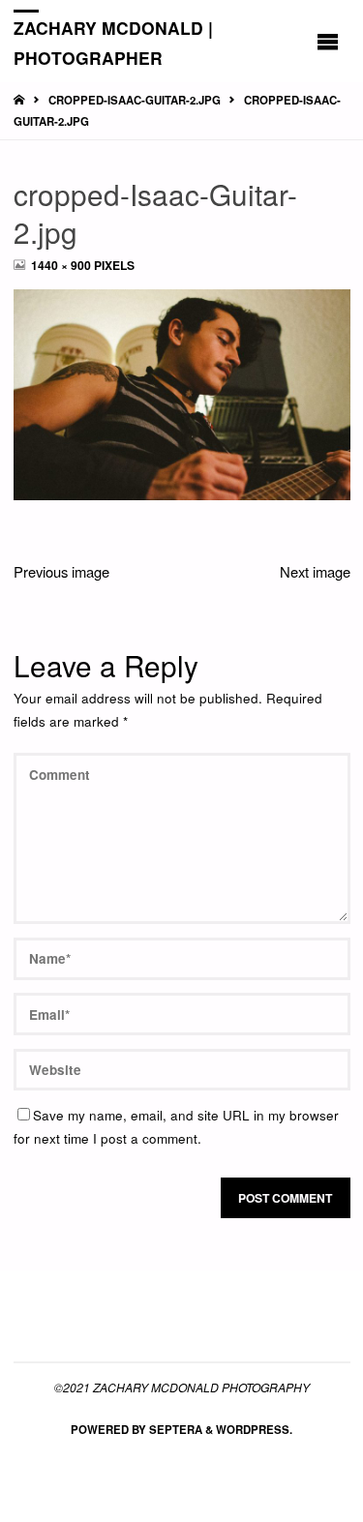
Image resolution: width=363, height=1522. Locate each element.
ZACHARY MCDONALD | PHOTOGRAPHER (113, 42)
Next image (315, 571)
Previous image (61, 571)
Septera (174, 1429)
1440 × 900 (62, 265)
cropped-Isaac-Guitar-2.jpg (134, 100)
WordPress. (254, 1429)
